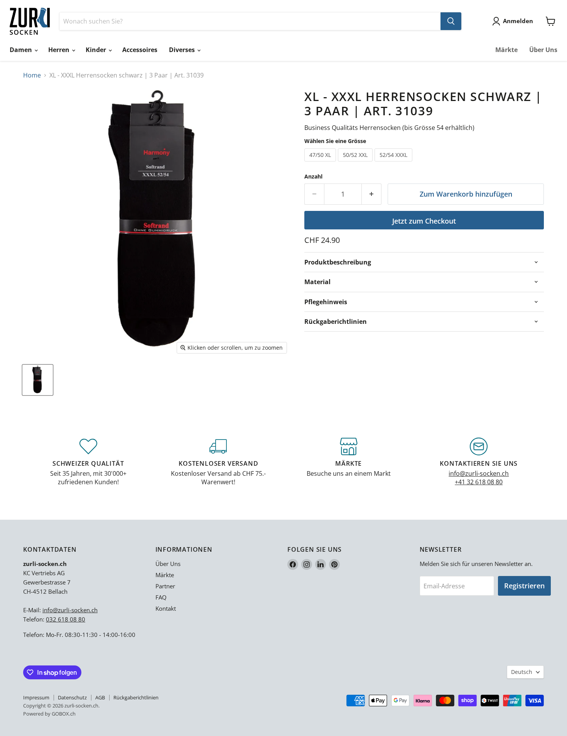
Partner (165, 586)
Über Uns (543, 49)
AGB (100, 697)
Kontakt (165, 608)
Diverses (182, 49)
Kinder (97, 49)
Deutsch (521, 671)
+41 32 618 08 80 (479, 482)
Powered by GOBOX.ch (49, 713)
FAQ (161, 597)
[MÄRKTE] (349, 462)
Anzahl (313, 176)
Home (32, 75)
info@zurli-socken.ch (479, 473)
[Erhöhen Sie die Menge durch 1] (371, 194)
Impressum (36, 697)
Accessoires (139, 49)
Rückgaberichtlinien (136, 697)
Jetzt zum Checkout (424, 221)
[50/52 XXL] (356, 163)
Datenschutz (72, 697)
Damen (22, 49)
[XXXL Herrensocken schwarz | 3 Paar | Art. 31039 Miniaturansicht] (37, 380)
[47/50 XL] (321, 163)
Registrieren (524, 585)
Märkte (506, 49)
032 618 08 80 (65, 619)
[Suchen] (450, 21)
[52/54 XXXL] (394, 163)
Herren (59, 49)
